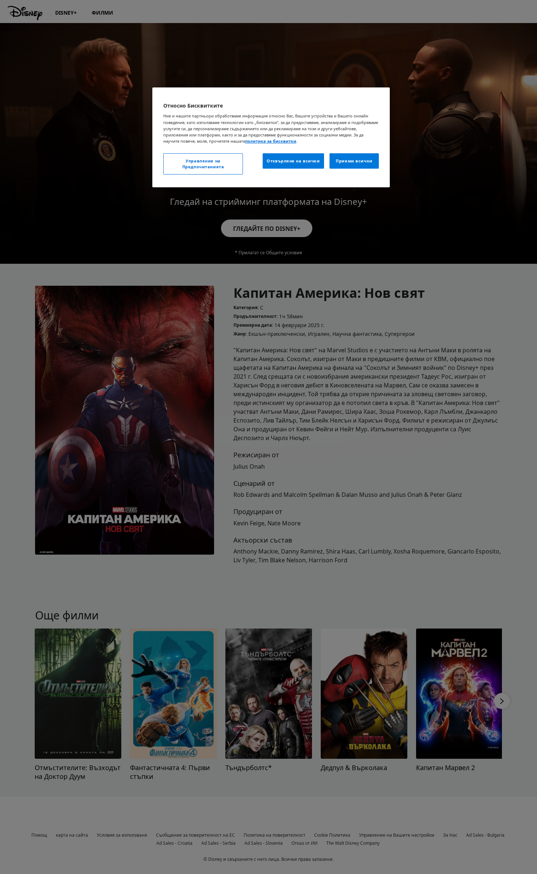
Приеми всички (354, 161)
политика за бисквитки (270, 141)
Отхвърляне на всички (293, 161)
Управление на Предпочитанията (203, 163)
